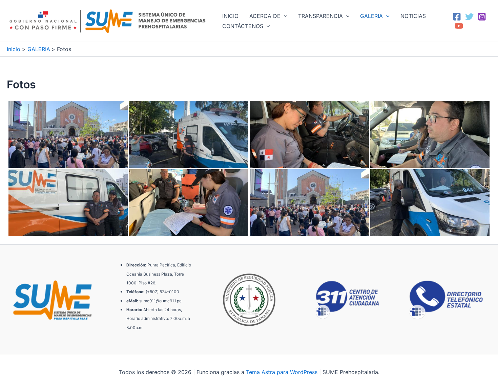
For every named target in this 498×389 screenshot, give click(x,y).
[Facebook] (457, 17)
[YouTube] (459, 26)
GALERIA (371, 16)
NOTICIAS (413, 16)
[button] (284, 16)
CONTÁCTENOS (242, 26)
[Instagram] (482, 17)
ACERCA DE (265, 16)
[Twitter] (469, 17)
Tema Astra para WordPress (281, 372)
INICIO (230, 16)
